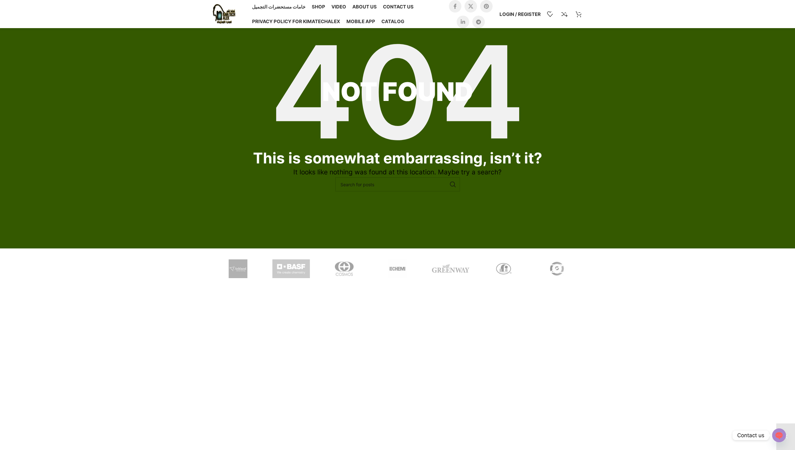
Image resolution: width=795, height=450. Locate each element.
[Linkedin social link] (463, 22)
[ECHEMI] (397, 268)
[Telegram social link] (478, 22)
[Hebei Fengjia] (557, 268)
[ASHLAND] (238, 268)
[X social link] (471, 6)
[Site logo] (223, 13)
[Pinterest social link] (486, 6)
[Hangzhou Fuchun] (503, 268)
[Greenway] (450, 268)
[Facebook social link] (455, 6)
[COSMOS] (344, 268)
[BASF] (291, 268)
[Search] (453, 184)
